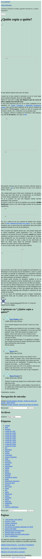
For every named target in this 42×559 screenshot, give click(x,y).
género (7, 472)
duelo (6, 459)
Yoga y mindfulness (11, 536)
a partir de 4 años (10, 437)
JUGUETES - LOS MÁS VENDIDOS (14, 548)
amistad (7, 425)
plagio (13, 305)
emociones (8, 462)
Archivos (4, 417)
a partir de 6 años (10, 440)
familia (7, 468)
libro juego (8, 486)
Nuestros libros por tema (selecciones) (17, 534)
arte (6, 448)
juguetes (7, 485)
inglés (7, 479)
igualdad (7, 475)
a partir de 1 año (10, 431)
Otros (2, 305)
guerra (7, 470)
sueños (7, 505)
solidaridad (8, 503)
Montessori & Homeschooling (14, 530)
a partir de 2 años (10, 433)
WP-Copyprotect (21, 557)
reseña (7, 499)
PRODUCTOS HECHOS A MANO (13, 552)
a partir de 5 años (10, 438)
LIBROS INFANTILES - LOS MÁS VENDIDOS (17, 545)
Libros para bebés (10, 529)
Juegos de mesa (10, 525)
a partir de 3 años (10, 435)
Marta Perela (14, 376)
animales (7, 429)
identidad (8, 473)
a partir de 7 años (10, 442)
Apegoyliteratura (6, 5)
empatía (7, 464)
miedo (7, 492)
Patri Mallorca (15, 319)
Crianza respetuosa (11, 523)
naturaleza (8, 498)
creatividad (8, 455)
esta (11, 188)
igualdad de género (11, 477)
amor (6, 427)
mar (6, 490)
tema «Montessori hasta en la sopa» (18, 223)
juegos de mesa (10, 483)
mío (25, 114)
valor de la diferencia (11, 507)
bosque (7, 451)
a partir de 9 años (10, 446)
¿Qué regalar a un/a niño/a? (14, 519)
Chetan (13, 557)
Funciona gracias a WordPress (21, 555)
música (7, 496)
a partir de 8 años (10, 444)
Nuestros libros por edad (13, 532)
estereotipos (8, 466)
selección (8, 501)
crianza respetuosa (11, 457)
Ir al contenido (5, 2)
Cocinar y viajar (10, 521)
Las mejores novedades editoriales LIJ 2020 (19, 527)
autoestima (8, 449)
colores (7, 453)
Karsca (12, 351)
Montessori (8, 494)
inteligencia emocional (12, 481)
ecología (7, 461)
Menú (3, 14)
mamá (7, 488)
